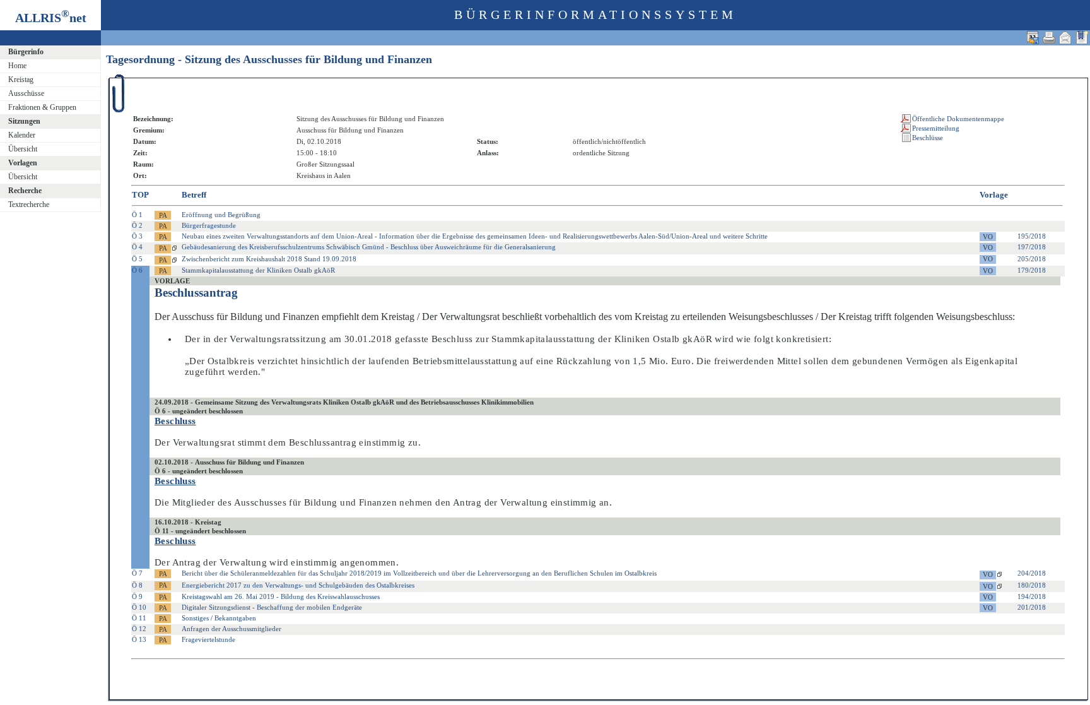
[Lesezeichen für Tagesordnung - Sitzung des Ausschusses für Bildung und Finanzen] (1081, 37)
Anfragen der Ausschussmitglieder (231, 628)
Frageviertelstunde (208, 639)
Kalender (21, 135)
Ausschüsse (26, 93)
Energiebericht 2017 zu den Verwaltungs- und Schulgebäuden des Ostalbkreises (298, 585)
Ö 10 (139, 607)
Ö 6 (137, 270)
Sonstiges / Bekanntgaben (219, 618)
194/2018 (1031, 596)
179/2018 (1031, 270)
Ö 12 (139, 628)
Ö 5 (137, 259)
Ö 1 (137, 214)
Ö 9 (137, 596)
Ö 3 (137, 236)
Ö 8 (137, 585)
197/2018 (1031, 247)
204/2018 (1031, 573)
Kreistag (20, 79)
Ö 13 (139, 639)
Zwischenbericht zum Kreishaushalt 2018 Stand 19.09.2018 (269, 259)
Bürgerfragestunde (209, 225)
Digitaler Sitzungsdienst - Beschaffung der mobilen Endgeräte (272, 607)
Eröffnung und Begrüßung (221, 214)
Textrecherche (28, 204)
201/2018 (1031, 607)
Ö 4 (137, 247)
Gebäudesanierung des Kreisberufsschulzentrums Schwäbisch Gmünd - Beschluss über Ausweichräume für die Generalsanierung (369, 247)
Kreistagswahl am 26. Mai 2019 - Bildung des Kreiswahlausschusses (281, 596)
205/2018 (1031, 259)
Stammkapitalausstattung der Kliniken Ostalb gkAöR (258, 270)
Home (17, 65)
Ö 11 (139, 618)
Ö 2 (137, 225)
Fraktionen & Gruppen (42, 107)
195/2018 (1031, 236)
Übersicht (22, 149)
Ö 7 (137, 573)
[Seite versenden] (1065, 37)
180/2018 (1031, 585)
